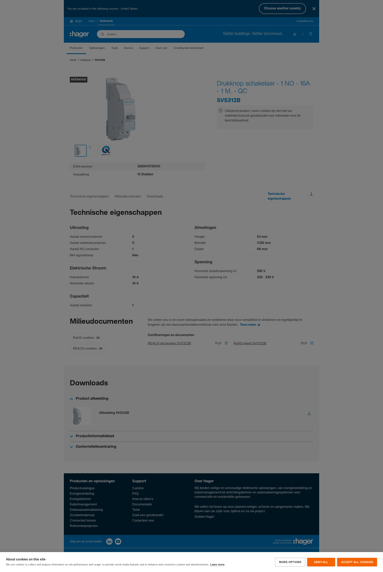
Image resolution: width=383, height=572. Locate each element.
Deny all (321, 562)
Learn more (217, 564)
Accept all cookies (357, 562)
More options (290, 562)
